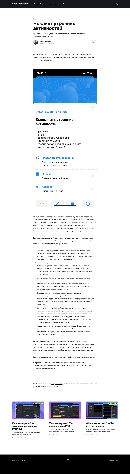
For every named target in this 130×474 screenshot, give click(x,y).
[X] (64, 459)
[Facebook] (68, 459)
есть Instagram (42, 386)
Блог (64, 4)
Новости (57, 4)
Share (93, 42)
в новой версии (57, 54)
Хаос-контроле (72, 365)
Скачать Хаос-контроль (42, 4)
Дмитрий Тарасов (45, 41)
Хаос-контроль (20, 4)
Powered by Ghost (113, 460)
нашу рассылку (57, 383)
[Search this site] (117, 3)
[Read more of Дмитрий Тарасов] (35, 42)
